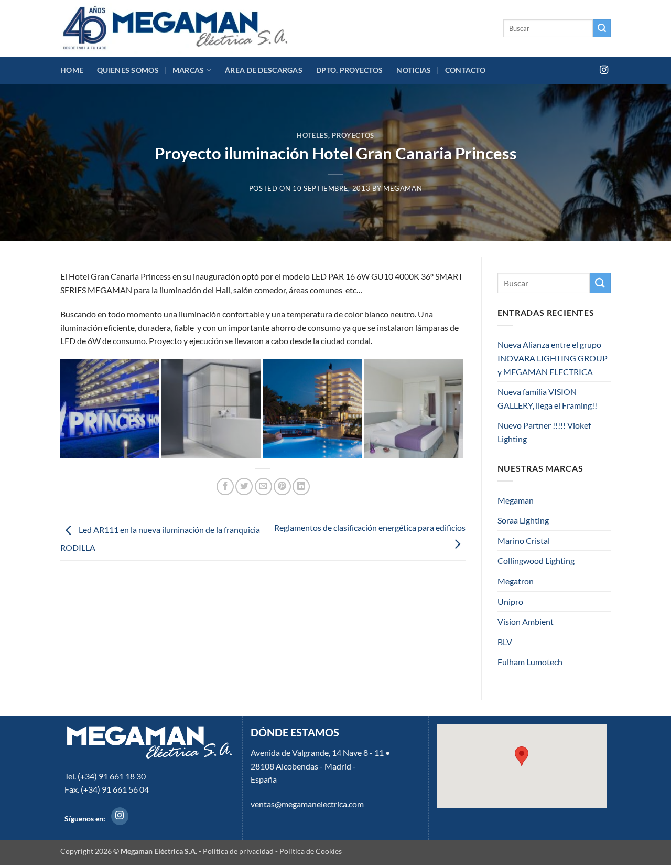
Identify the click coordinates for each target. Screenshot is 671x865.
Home (71, 70)
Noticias (413, 70)
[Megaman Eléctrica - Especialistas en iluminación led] (175, 28)
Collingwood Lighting (536, 560)
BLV (504, 642)
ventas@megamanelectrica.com (307, 804)
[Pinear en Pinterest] (282, 486)
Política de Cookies (310, 851)
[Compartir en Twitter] (244, 486)
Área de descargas (263, 70)
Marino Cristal (523, 541)
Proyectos (353, 135)
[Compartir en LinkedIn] (301, 486)
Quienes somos (128, 70)
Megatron (515, 581)
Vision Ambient (525, 621)
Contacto (465, 70)
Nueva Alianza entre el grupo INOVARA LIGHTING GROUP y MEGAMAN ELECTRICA (552, 357)
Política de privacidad (238, 851)
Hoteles (312, 135)
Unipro (510, 601)
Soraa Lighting (523, 520)
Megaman (515, 500)
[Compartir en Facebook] (225, 486)
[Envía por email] (263, 486)
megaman (403, 188)
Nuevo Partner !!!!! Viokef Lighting (544, 432)
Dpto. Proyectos (349, 70)
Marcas (188, 70)
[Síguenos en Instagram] (604, 70)
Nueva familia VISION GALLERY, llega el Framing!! (547, 398)
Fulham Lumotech (529, 662)
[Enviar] (602, 28)
